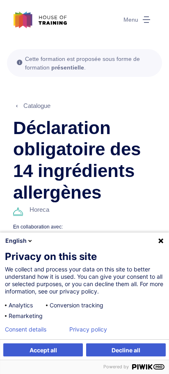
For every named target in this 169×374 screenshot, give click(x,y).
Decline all (126, 350)
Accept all (43, 350)
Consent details (25, 329)
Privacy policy (88, 329)
